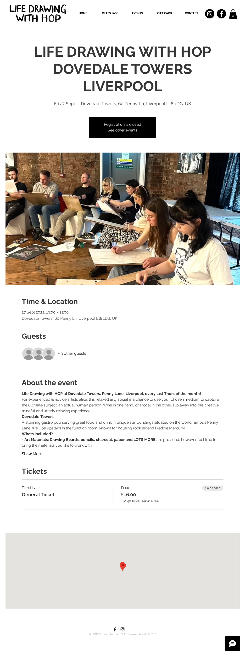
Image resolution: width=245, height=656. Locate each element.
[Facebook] (221, 13)
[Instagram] (209, 13)
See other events (122, 130)
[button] (110, 13)
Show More (32, 453)
